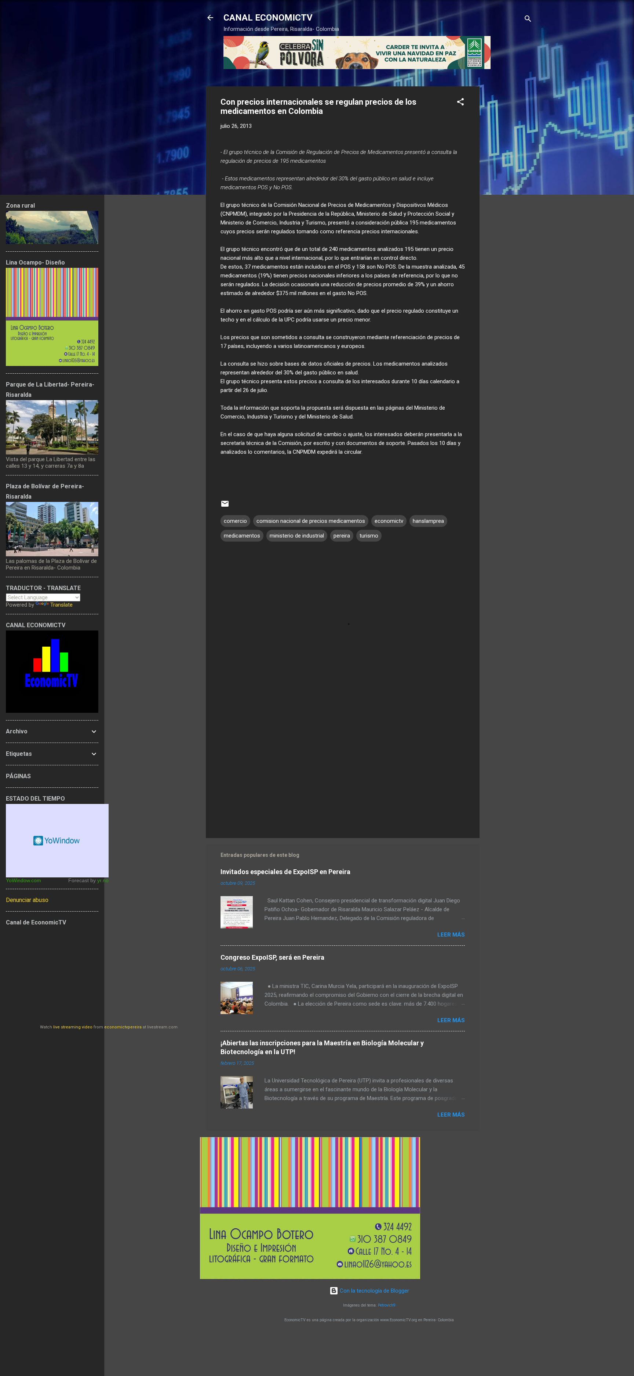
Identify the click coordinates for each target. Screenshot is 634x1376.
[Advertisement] (508, 196)
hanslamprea (428, 521)
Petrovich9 (387, 1305)
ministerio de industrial (297, 535)
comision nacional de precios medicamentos (310, 521)
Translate (61, 604)
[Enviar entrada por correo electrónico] (225, 506)
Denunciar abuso (27, 900)
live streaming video (72, 1027)
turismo (369, 535)
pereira (342, 535)
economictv (389, 521)
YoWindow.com (23, 880)
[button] (460, 103)
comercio (235, 521)
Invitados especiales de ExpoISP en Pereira (285, 872)
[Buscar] (528, 20)
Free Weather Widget (57, 840)
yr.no (103, 880)
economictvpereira (123, 1027)
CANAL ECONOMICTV (268, 17)
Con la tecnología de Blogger (373, 1290)
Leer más (451, 934)
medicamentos (242, 535)
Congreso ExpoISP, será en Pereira (272, 957)
